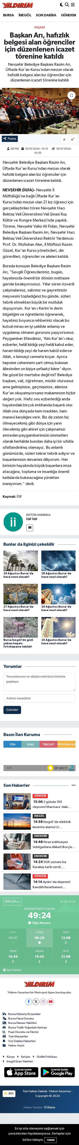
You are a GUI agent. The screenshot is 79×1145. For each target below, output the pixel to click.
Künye (11, 1056)
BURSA (8, 15)
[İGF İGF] (13, 522)
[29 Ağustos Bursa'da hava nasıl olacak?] (20, 560)
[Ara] (67, 5)
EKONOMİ (40, 836)
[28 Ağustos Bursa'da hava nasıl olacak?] (58, 560)
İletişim (25, 1056)
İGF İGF (15, 149)
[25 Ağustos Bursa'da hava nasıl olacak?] (58, 627)
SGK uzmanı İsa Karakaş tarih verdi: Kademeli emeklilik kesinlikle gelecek (54, 865)
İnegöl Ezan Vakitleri (20, 1061)
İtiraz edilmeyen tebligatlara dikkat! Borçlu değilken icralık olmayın (52, 845)
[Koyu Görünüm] (61, 5)
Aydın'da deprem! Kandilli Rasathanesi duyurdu (51, 885)
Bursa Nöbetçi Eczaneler (24, 1014)
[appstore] (21, 1073)
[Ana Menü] (73, 5)
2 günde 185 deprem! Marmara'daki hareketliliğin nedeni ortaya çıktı (54, 805)
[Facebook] (28, 1001)
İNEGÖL (25, 15)
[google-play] (58, 1073)
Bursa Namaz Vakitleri (22, 1022)
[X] (36, 1001)
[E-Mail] (29, 528)
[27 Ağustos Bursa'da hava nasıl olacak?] (20, 594)
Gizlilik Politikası (47, 1056)
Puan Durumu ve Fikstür (23, 1032)
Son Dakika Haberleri (22, 1041)
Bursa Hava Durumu (21, 1018)
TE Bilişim (49, 1107)
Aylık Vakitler (13, 970)
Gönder (12, 710)
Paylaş (12, 138)
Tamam (50, 1140)
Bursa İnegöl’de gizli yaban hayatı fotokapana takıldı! (18, 643)
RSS (11, 1093)
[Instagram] (43, 1001)
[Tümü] (74, 785)
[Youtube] (50, 1001)
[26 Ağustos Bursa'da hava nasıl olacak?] (58, 594)
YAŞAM (39, 27)
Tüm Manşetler (18, 1036)
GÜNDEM (68, 15)
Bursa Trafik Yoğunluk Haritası (27, 1027)
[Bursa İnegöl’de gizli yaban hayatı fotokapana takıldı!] (20, 627)
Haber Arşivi (16, 1045)
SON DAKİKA (46, 15)
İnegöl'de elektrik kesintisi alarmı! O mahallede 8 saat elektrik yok (52, 825)
